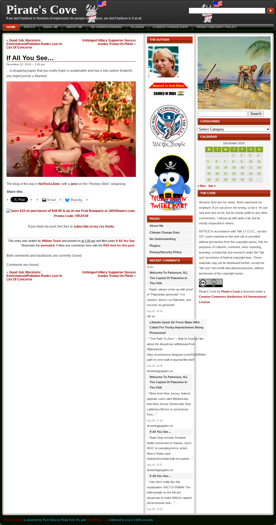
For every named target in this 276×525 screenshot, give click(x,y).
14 (225, 167)
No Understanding (106, 27)
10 (250, 161)
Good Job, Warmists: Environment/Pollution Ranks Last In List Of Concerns (34, 44)
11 (258, 161)
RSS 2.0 (29, 27)
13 (217, 167)
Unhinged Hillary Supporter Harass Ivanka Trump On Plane (109, 42)
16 (242, 167)
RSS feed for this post (118, 245)
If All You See (125, 240)
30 (242, 179)
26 (209, 179)
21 (225, 173)
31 (250, 179)
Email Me (50, 27)
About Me (74, 27)
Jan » (212, 185)
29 (234, 179)
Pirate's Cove (41, 9)
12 (209, 167)
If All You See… (30, 57)
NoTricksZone (49, 184)
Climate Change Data (170, 27)
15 (234, 167)
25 (259, 173)
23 (242, 173)
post (74, 184)
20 (217, 173)
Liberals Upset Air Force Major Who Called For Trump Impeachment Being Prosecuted (176, 327)
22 (234, 173)
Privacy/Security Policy (216, 27)
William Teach (51, 240)
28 (225, 179)
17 (250, 167)
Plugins (137, 27)
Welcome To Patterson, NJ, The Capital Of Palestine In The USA (169, 278)
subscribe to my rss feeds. (94, 226)
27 (217, 179)
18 (259, 167)
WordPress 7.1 (97, 519)
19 (209, 173)
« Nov (202, 185)
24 (250, 173)
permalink (48, 245)
